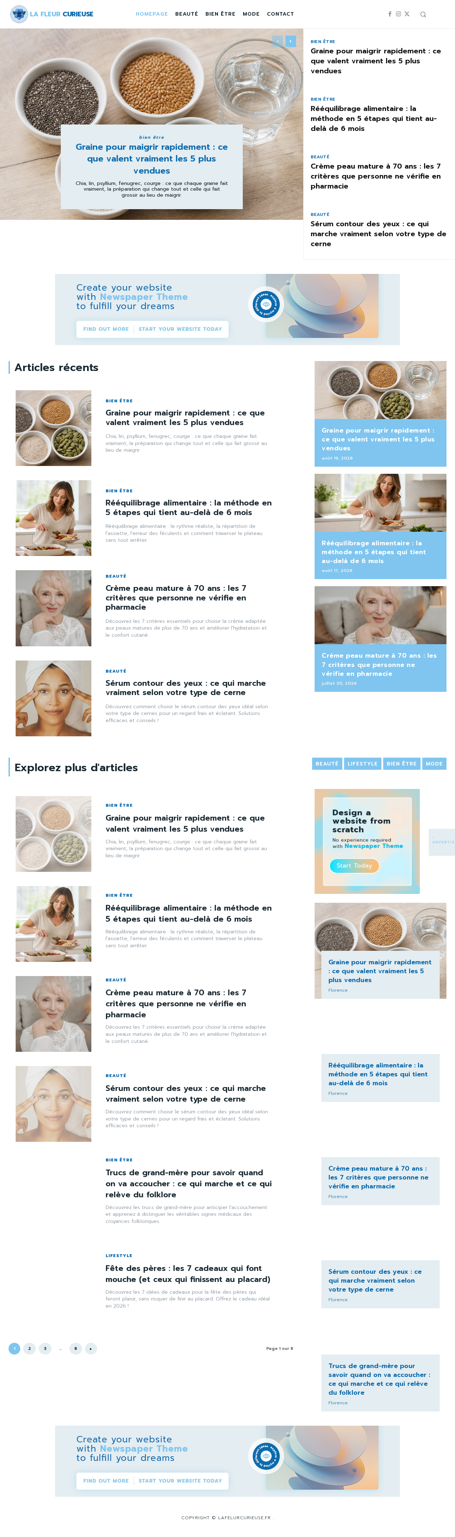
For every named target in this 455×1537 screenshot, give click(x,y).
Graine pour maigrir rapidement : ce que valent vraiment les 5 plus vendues (152, 159)
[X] (407, 14)
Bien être (151, 137)
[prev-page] (277, 41)
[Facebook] (390, 14)
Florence (338, 990)
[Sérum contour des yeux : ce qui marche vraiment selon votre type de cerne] (53, 698)
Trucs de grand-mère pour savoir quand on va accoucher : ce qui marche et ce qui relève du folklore (189, 1184)
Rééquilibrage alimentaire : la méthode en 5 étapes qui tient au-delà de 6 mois (374, 118)
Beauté (320, 157)
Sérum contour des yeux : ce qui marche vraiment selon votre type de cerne (378, 233)
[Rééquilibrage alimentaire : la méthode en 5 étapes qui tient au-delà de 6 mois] (53, 518)
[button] (423, 14)
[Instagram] (398, 14)
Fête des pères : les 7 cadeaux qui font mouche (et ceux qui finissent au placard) (188, 1273)
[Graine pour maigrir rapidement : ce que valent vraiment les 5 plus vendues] (53, 428)
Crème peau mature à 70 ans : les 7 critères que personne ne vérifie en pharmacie (376, 176)
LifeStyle (119, 1256)
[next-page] (290, 41)
